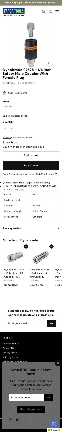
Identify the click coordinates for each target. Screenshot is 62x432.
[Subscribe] (48, 397)
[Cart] (50, 11)
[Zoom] (49, 63)
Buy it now (31, 165)
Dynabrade (9, 82)
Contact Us (8, 348)
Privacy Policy (10, 352)
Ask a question (12, 228)
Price (6, 101)
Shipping (7, 137)
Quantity (8, 122)
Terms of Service (11, 343)
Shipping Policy (10, 357)
